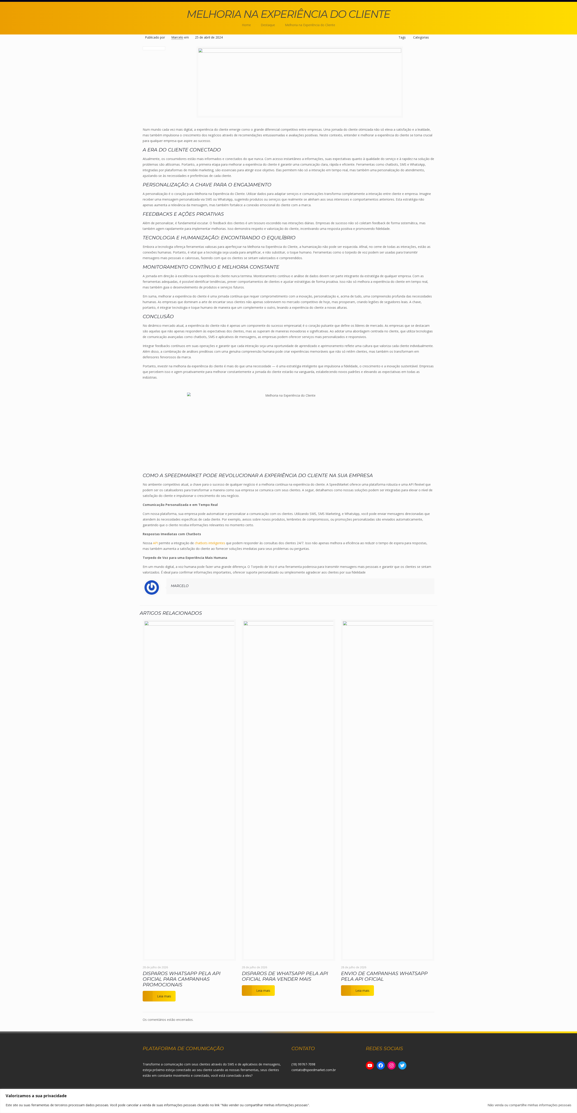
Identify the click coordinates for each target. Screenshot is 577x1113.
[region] (288, 1101)
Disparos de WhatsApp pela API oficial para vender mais (285, 976)
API (155, 543)
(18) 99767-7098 (303, 1064)
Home (246, 25)
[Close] (572, 1092)
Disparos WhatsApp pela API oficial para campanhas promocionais (181, 979)
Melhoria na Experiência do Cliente (310, 25)
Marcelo (177, 37)
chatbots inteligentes (210, 543)
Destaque (268, 25)
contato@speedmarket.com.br (313, 1070)
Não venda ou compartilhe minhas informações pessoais (529, 1105)
